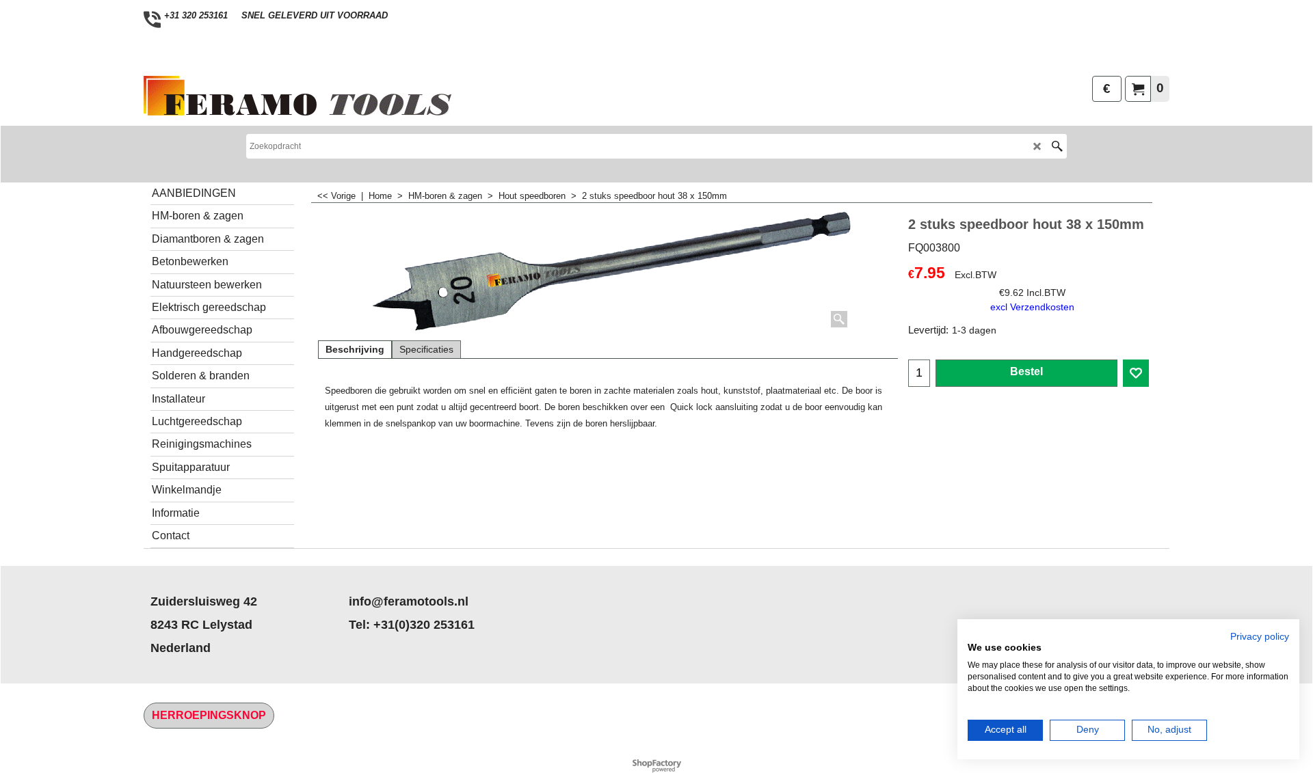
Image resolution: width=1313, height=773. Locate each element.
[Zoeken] (1057, 146)
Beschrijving (355, 349)
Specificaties (426, 349)
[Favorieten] (1136, 373)
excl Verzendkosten (1032, 306)
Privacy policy (1259, 637)
